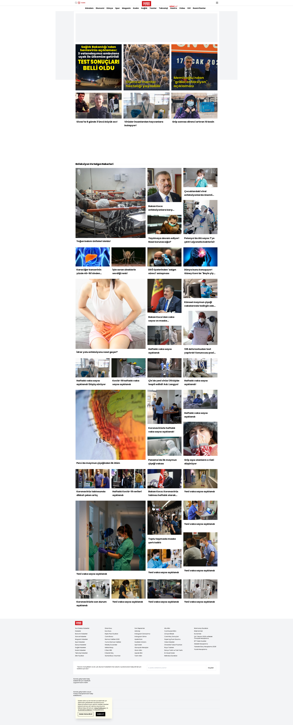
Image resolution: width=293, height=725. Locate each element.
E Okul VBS (108, 650)
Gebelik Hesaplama (201, 644)
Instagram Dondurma (142, 634)
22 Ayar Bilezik (169, 634)
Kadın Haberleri (80, 650)
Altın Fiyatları (79, 656)
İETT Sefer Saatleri (200, 641)
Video (182, 8)
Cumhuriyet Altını (170, 631)
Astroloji (137, 631)
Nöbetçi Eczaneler (111, 645)
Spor (117, 8)
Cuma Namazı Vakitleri (113, 642)
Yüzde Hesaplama (200, 649)
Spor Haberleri (80, 642)
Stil (189, 8)
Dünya (110, 8)
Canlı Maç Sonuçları (171, 636)
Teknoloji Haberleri (81, 653)
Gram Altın (138, 650)
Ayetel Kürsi (138, 639)
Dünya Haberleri (80, 645)
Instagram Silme (140, 636)
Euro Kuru (108, 631)
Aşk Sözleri (138, 645)
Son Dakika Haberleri (82, 628)
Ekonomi (100, 8)
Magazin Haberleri (81, 639)
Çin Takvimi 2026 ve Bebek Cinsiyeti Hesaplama (203, 637)
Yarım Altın (138, 656)
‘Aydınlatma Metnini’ (85, 710)
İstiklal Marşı (109, 647)
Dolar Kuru (108, 628)
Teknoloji (163, 8)
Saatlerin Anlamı (140, 642)
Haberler (78, 631)
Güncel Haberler (80, 636)
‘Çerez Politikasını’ (100, 708)
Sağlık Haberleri (80, 647)
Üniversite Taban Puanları (173, 645)
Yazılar (153, 8)
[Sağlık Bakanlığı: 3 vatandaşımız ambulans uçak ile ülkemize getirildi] (99, 67)
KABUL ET (100, 714)
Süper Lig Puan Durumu (172, 639)
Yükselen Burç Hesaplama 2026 (205, 647)
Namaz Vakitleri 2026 (112, 639)
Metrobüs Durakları (170, 656)
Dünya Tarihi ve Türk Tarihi (173, 650)
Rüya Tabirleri (169, 647)
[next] (216, 67)
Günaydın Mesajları (141, 647)
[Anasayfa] (78, 623)
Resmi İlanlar (199, 8)
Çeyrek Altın (138, 653)
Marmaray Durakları (201, 628)
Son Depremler (140, 628)
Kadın (136, 8)
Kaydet (211, 668)
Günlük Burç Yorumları (112, 656)
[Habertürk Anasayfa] (146, 3)
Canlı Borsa (109, 636)
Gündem (89, 8)
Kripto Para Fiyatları (111, 634)
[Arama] (76, 2)
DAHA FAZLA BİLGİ (85, 714)
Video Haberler (169, 642)
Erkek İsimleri (198, 631)
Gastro (173, 8)
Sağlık (144, 8)
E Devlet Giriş (109, 653)
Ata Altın (167, 628)
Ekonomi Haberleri (81, 634)
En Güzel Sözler (169, 653)
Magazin (126, 8)
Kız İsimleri (197, 634)
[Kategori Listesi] (217, 2)
